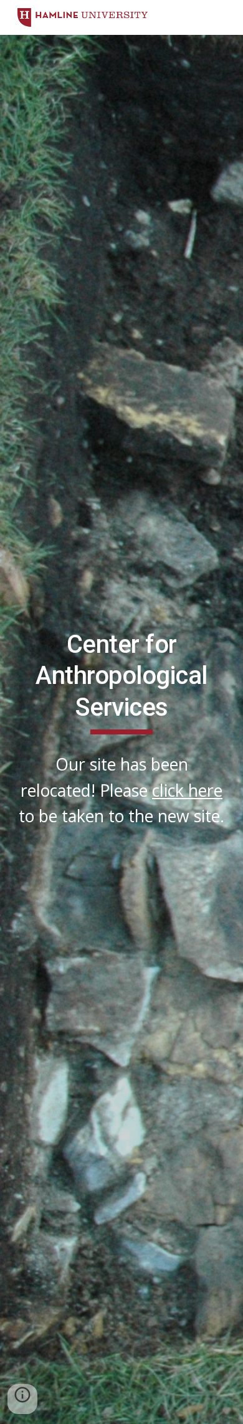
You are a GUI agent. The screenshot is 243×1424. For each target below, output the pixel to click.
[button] (22, 1399)
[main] (121, 681)
